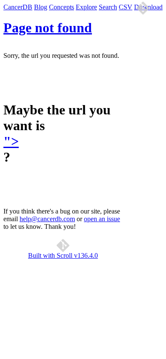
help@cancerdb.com (47, 218)
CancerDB (17, 7)
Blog (40, 7)
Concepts (61, 7)
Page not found (47, 27)
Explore (86, 7)
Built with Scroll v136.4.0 (63, 255)
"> (11, 141)
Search (108, 7)
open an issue (102, 218)
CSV (125, 7)
